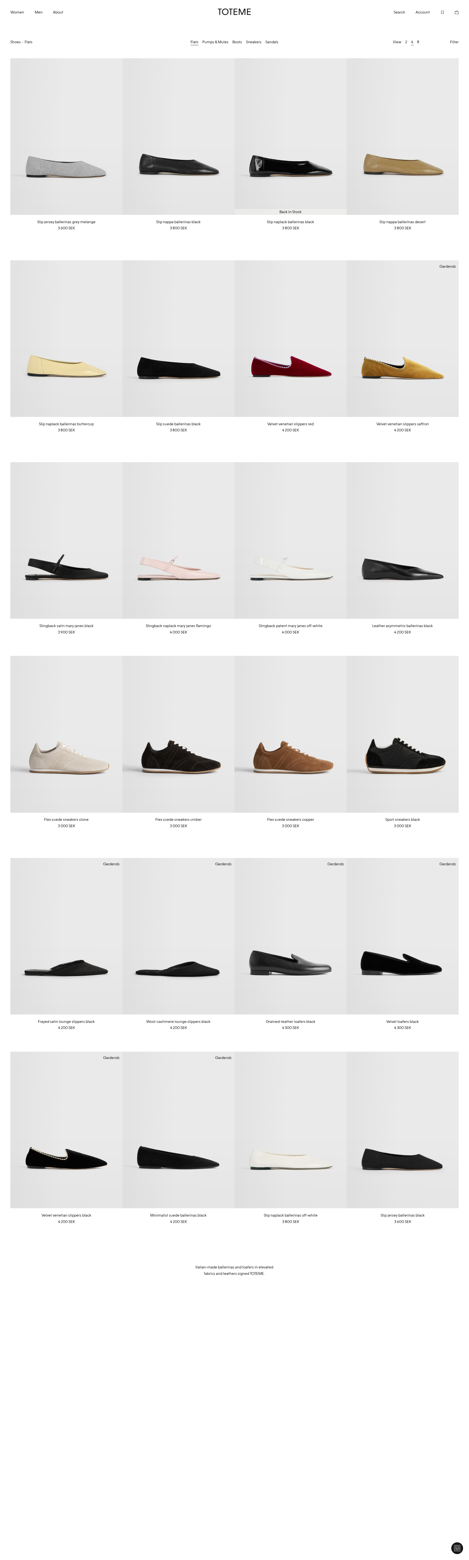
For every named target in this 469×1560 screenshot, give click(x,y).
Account (423, 12)
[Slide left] (14, 137)
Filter (454, 42)
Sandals (271, 42)
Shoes (15, 42)
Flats (194, 42)
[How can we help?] (457, 1548)
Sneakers (253, 42)
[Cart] (451, 11)
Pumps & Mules (215, 42)
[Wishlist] (437, 11)
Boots (237, 42)
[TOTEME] (234, 12)
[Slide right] (118, 137)
